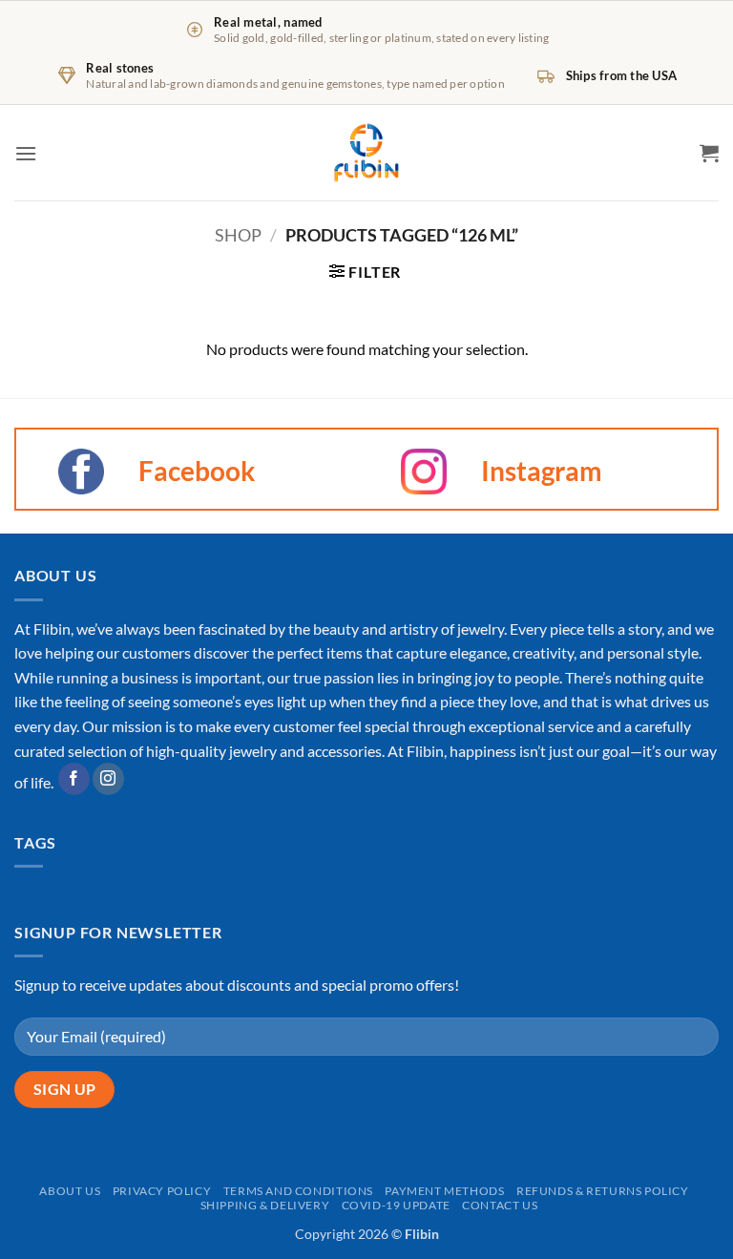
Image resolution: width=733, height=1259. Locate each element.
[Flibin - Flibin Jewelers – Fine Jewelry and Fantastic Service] (366, 152)
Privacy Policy (162, 1191)
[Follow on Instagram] (108, 779)
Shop (238, 234)
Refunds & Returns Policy (602, 1191)
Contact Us (499, 1205)
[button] (25, 153)
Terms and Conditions (298, 1191)
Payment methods (444, 1191)
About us (69, 1191)
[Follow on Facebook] (74, 779)
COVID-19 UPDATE (396, 1205)
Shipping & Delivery (265, 1205)
